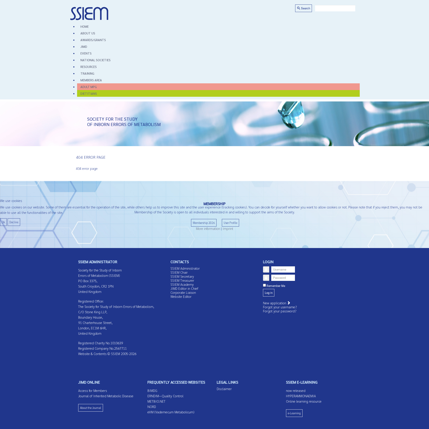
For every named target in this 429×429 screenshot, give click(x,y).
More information (208, 228)
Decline (13, 222)
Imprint (228, 228)
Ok (3, 222)
